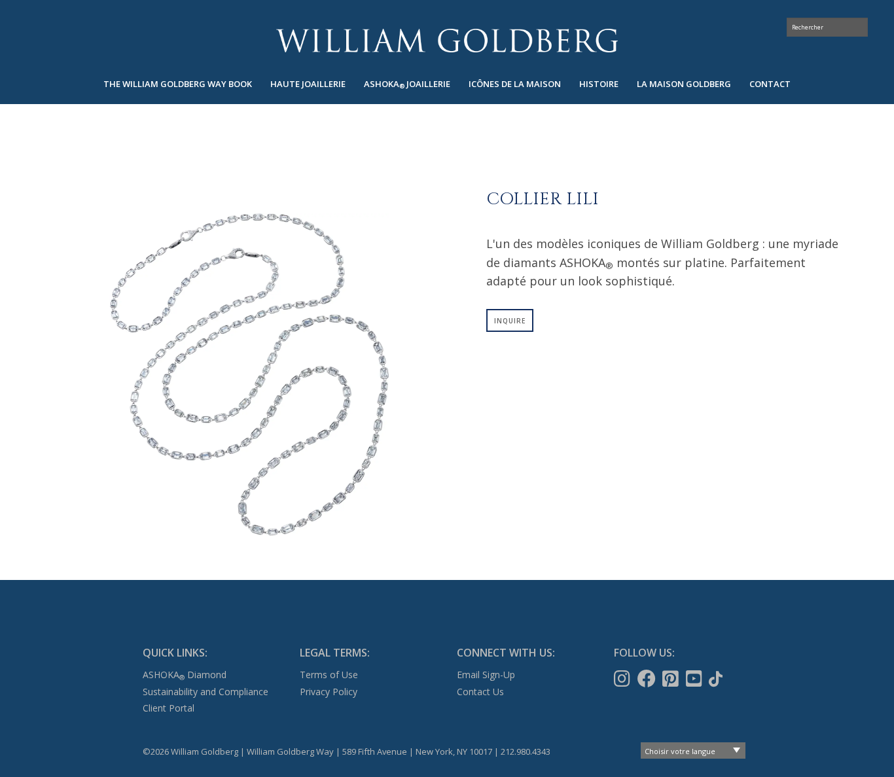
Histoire (598, 84)
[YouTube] (695, 679)
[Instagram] (623, 679)
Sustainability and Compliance (205, 691)
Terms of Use (329, 674)
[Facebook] (647, 679)
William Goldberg (446, 40)
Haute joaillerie (308, 84)
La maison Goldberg (684, 84)
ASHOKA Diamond (184, 674)
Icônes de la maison (515, 84)
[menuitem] (178, 84)
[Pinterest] (671, 679)
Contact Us (480, 691)
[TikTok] (717, 679)
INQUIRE (510, 320)
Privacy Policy (328, 691)
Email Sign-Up (486, 674)
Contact (770, 84)
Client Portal (168, 708)
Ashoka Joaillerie (407, 84)
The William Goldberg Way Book (177, 84)
